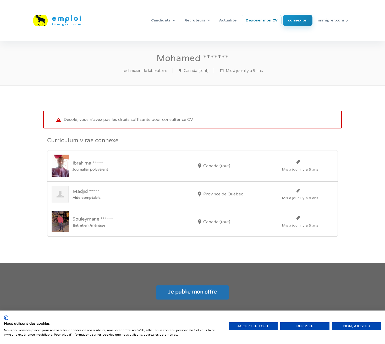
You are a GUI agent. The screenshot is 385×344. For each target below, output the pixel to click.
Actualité (227, 20)
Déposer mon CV (262, 20)
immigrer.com (331, 20)
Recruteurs (194, 20)
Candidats (161, 20)
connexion (297, 20)
